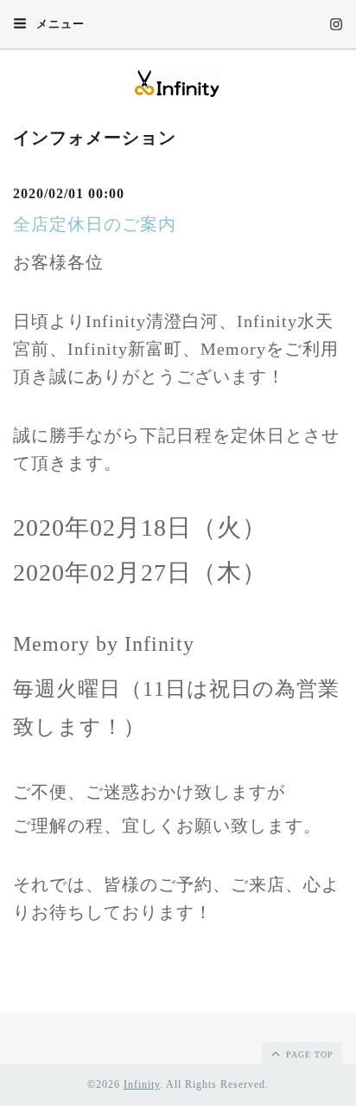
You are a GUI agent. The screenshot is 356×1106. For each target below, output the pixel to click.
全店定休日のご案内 (94, 224)
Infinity (142, 1084)
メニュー (59, 23)
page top (308, 1054)
